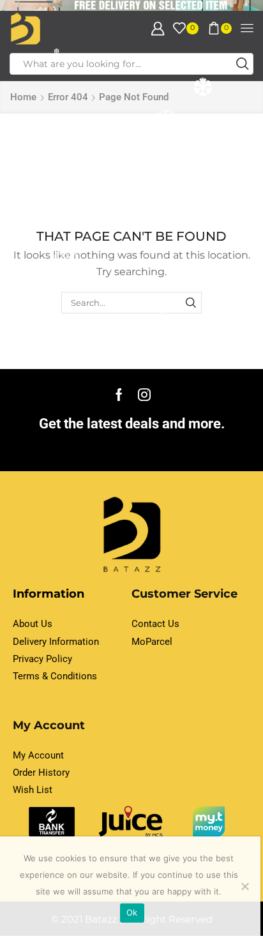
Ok (132, 912)
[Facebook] (119, 394)
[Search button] (242, 64)
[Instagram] (144, 394)
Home (23, 97)
